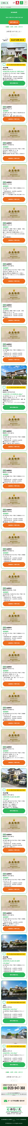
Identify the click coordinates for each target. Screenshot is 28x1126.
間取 (16, 27)
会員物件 (9, 107)
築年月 (21, 27)
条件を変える (14, 22)
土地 (4, 1005)
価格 (7, 27)
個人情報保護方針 (4, 1119)
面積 (11, 27)
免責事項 (10, 1119)
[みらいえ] (4, 3)
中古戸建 (5, 68)
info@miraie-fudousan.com (12, 1094)
